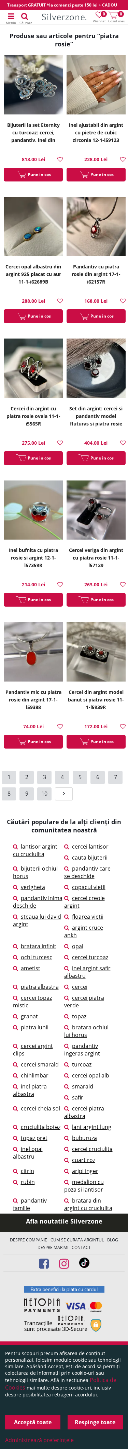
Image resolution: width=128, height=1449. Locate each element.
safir (77, 1097)
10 (44, 793)
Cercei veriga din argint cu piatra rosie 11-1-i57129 (96, 557)
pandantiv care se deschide (87, 872)
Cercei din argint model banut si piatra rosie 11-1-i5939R (96, 699)
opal (77, 946)
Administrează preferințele (39, 1440)
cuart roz (83, 1160)
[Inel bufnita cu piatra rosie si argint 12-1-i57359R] (33, 511)
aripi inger (85, 1171)
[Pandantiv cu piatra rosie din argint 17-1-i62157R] (96, 227)
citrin (27, 1171)
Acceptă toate (33, 1422)
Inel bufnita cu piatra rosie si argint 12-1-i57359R (33, 557)
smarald (82, 1086)
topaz (79, 1016)
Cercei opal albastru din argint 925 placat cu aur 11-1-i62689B (33, 274)
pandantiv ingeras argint (82, 1049)
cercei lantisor (90, 846)
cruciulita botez (40, 1127)
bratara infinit (38, 946)
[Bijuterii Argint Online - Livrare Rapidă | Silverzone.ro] (64, 17)
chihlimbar (34, 1075)
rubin (28, 1182)
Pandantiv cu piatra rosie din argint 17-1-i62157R (96, 274)
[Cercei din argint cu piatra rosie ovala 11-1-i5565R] (33, 369)
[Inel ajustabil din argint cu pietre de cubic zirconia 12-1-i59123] (96, 85)
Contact (81, 1247)
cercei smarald (40, 1064)
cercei (79, 987)
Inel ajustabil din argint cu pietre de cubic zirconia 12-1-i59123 (96, 132)
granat (29, 1016)
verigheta (33, 887)
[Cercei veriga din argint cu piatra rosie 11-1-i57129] (96, 511)
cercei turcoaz (90, 957)
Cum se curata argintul (77, 1240)
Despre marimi (53, 1247)
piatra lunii (34, 1027)
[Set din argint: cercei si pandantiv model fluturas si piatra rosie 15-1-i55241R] (96, 369)
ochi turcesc (36, 957)
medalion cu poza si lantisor (84, 1185)
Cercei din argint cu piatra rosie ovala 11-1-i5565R (33, 416)
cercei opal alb (90, 1075)
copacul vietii (88, 887)
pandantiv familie (30, 1204)
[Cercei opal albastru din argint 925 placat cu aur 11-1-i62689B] (33, 227)
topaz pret (34, 1138)
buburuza (84, 1138)
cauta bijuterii (90, 857)
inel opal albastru (28, 1152)
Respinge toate (95, 1422)
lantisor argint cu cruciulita (35, 850)
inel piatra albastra (30, 1090)
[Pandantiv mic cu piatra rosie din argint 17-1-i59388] (33, 652)
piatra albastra (40, 987)
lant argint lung (91, 1127)
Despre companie (28, 1240)
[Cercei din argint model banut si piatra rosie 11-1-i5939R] (96, 652)
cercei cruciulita (92, 1149)
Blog (112, 1240)
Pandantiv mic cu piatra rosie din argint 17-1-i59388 (33, 699)
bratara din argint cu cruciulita (88, 1204)
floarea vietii (87, 916)
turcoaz (81, 1064)
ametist (30, 968)
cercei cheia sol (40, 1108)
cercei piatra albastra (84, 1112)
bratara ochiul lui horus (86, 1031)
